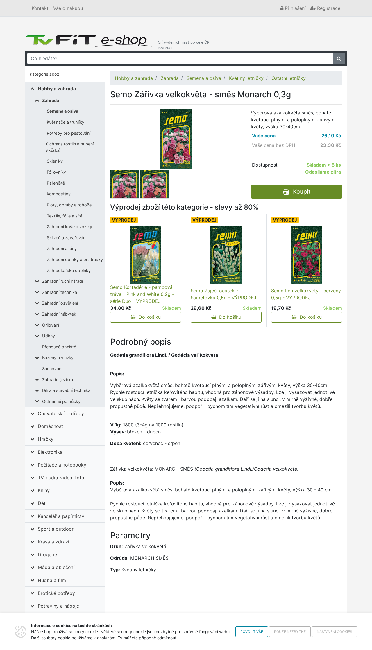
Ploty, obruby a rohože (69, 204)
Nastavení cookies (334, 631)
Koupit (299, 191)
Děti (42, 503)
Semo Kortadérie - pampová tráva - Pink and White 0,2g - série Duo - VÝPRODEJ (142, 294)
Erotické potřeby (56, 593)
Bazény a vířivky (58, 357)
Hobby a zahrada (57, 88)
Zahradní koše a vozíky (69, 226)
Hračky (45, 439)
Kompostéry (59, 193)
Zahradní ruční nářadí (62, 281)
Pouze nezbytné (290, 631)
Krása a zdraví (53, 542)
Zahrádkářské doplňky (69, 270)
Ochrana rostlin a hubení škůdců (70, 147)
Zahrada (50, 100)
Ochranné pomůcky (61, 401)
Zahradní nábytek (59, 314)
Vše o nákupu (68, 8)
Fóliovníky (56, 172)
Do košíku (148, 317)
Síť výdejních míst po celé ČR (183, 45)
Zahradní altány (62, 248)
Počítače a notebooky (62, 465)
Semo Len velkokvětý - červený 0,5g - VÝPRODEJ (306, 294)
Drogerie (47, 554)
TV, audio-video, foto (61, 477)
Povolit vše (251, 631)
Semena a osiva (62, 111)
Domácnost (50, 426)
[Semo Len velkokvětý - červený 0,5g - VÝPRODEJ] (306, 255)
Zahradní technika (59, 292)
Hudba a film (52, 580)
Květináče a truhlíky (65, 122)
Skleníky (55, 161)
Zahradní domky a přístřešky (75, 259)
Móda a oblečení (56, 567)
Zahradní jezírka (57, 379)
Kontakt (40, 8)
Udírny (48, 335)
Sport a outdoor (56, 529)
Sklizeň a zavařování (66, 237)
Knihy (44, 490)
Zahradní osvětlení (60, 302)
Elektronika (50, 452)
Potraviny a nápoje (58, 606)
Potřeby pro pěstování (68, 133)
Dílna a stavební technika (66, 390)
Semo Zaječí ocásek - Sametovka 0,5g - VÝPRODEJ (223, 294)
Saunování (52, 368)
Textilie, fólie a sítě (64, 215)
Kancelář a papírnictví (61, 516)
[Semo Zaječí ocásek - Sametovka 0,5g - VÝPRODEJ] (226, 255)
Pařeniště (56, 183)
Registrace (328, 8)
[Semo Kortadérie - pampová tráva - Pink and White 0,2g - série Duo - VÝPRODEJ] (145, 255)
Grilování (50, 325)
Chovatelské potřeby (61, 413)
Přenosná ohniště (59, 346)
